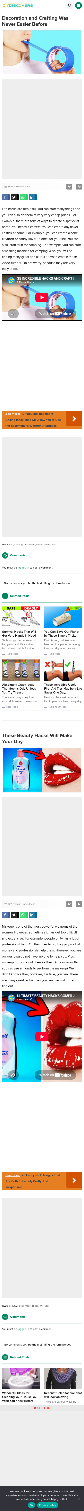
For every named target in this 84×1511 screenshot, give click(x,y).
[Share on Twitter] (15, 197)
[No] (79, 1499)
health (58, 706)
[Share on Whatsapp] (24, 197)
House (18, 186)
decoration (29, 544)
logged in (23, 567)
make (28, 1305)
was (54, 544)
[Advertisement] (42, 129)
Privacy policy (47, 1505)
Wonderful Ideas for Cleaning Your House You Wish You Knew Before (20, 1397)
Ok (31, 1505)
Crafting (18, 544)
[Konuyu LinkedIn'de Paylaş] (33, 197)
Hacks (11, 186)
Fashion (17, 904)
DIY (10, 904)
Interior (27, 186)
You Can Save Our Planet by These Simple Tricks (61, 634)
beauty (12, 1305)
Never (47, 544)
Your (47, 1305)
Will (42, 1305)
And (11, 544)
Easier (39, 544)
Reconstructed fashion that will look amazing (63, 1395)
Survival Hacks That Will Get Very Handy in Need (19, 634)
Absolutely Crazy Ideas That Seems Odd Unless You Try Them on (19, 688)
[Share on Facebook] (6, 197)
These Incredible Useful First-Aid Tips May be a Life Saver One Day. (63, 688)
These (35, 1305)
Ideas (15, 653)
